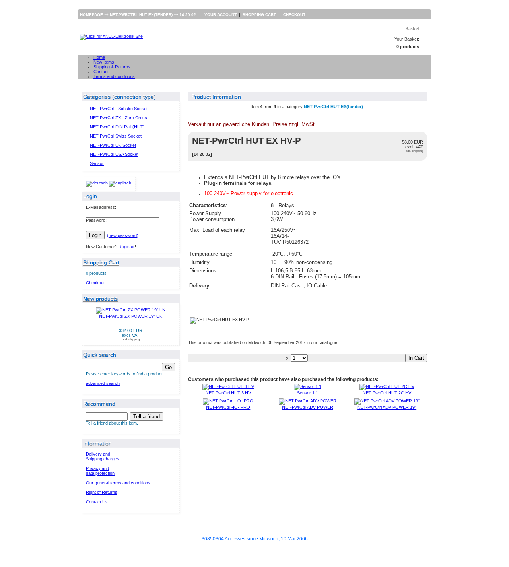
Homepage (91, 14)
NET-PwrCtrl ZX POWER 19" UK (130, 316)
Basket (412, 28)
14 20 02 (187, 14)
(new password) (122, 235)
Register (127, 246)
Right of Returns (101, 492)
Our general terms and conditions (118, 482)
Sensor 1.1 (307, 392)
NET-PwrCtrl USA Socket (114, 154)
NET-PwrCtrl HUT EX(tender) (141, 14)
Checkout (294, 14)
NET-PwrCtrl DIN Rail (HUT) (117, 126)
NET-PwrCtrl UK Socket (113, 145)
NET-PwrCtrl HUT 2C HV (387, 392)
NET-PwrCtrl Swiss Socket (116, 136)
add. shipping (131, 339)
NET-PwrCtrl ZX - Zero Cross (118, 117)
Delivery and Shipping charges (102, 456)
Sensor (97, 163)
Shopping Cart (260, 14)
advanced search (103, 383)
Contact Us (97, 501)
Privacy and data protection (100, 471)
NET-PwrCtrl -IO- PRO (228, 407)
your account (220, 14)
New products (100, 298)
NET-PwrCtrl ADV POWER (307, 407)
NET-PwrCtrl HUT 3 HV (228, 392)
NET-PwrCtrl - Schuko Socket (119, 108)
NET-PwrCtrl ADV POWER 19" (386, 407)
